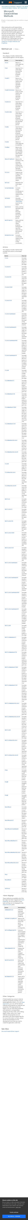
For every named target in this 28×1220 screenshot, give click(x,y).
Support (18, 2)
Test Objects (25, 6)
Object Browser (7, 904)
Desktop (15, 8)
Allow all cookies (14, 1216)
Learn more (18, 1207)
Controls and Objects (7, 8)
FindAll (7, 78)
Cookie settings (14, 1212)
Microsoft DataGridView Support (10, 1031)
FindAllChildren (9, 90)
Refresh (7, 182)
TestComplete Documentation (9, 6)
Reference (19, 6)
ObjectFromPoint (9, 159)
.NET (19, 8)
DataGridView (24, 8)
